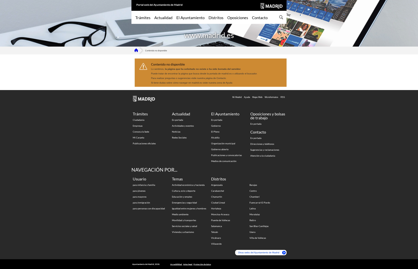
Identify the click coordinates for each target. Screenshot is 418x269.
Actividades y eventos (183, 125)
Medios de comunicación (223, 161)
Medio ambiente (180, 214)
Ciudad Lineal (218, 202)
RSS (283, 97)
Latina (252, 208)
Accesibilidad (176, 264)
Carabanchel (217, 190)
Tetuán (214, 232)
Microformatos (271, 97)
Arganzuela (217, 185)
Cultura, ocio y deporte (183, 190)
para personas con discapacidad (149, 208)
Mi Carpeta (138, 137)
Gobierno (216, 125)
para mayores (139, 196)
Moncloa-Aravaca (220, 214)
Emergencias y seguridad (184, 202)
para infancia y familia (144, 185)
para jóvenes (139, 190)
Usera (252, 232)
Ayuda (247, 97)
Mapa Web (257, 97)
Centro (253, 190)
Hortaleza (216, 208)
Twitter (282, 264)
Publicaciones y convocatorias (226, 155)
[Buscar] (281, 17)
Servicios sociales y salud (184, 226)
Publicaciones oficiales (144, 143)
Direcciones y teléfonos (262, 144)
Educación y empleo (182, 196)
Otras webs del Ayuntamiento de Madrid (258, 252)
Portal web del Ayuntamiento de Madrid (159, 4)
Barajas (253, 185)
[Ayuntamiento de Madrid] (271, 9)
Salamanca (216, 226)
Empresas (138, 125)
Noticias (176, 131)
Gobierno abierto (220, 149)
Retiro (252, 220)
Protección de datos (202, 264)
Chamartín (216, 196)
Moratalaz (254, 214)
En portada (177, 119)
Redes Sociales (179, 137)
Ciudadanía (138, 119)
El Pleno (215, 131)
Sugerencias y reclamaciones (264, 149)
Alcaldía (215, 137)
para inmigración (141, 202)
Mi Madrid (237, 97)
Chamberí (254, 196)
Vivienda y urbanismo (183, 232)
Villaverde (216, 243)
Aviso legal (187, 264)
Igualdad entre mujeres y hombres (189, 208)
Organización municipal (223, 143)
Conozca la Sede (141, 131)
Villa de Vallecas (257, 237)
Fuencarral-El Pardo (259, 202)
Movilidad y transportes (184, 220)
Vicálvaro (216, 237)
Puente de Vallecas (220, 220)
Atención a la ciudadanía (262, 155)
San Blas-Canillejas (259, 226)
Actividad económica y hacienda (188, 185)
